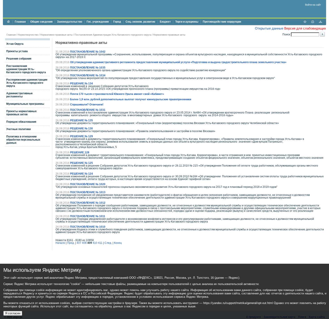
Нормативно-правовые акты (56, 34)
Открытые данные (269, 28)
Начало (60, 243)
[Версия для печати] (312, 22)
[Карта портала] (320, 22)
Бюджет (165, 21)
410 (95, 243)
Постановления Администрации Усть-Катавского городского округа (113, 34)
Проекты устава (17, 51)
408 (84, 243)
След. (108, 243)
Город (117, 21)
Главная (20, 21)
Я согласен (12, 313)
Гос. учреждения (98, 21)
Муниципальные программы (25, 103)
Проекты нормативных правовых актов (21, 113)
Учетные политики (18, 129)
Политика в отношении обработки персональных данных (23, 139)
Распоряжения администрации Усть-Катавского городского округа (26, 83)
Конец (118, 243)
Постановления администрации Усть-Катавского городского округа (26, 69)
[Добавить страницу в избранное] (305, 22)
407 (79, 243)
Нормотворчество (28, 34)
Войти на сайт (313, 4)
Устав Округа (15, 43)
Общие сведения (41, 21)
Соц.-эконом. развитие (140, 21)
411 (100, 243)
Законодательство (69, 21)
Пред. (71, 243)
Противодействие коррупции (222, 21)
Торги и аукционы (186, 21)
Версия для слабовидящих (305, 28)
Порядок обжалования (21, 121)
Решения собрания (18, 58)
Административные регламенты (19, 95)
